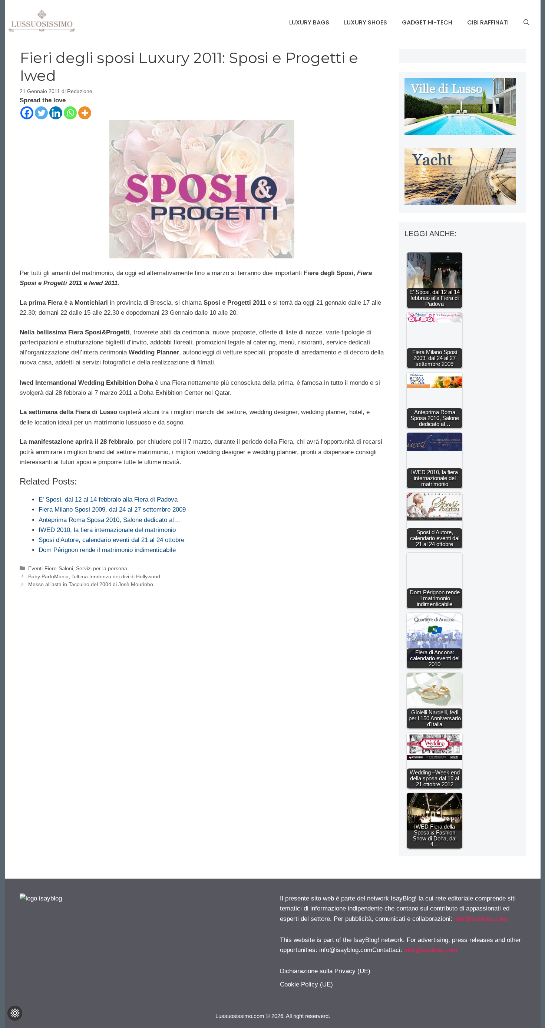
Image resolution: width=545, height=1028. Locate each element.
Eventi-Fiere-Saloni (50, 568)
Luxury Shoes (365, 22)
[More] (84, 112)
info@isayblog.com (480, 918)
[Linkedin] (55, 112)
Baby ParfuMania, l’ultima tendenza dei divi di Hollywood (94, 576)
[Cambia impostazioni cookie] (14, 1013)
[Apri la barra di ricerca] (526, 22)
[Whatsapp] (70, 112)
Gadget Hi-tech (427, 22)
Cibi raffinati (488, 22)
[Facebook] (26, 112)
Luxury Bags (309, 22)
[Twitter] (41, 112)
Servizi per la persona (101, 568)
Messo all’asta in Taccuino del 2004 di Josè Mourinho (90, 584)
